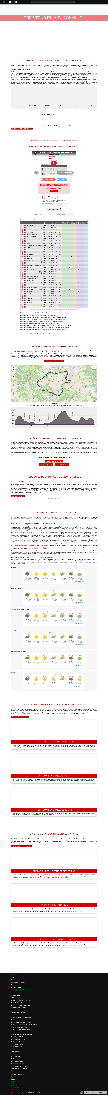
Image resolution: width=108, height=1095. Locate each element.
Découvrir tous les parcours (20, 716)
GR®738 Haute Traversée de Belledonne (21, 1034)
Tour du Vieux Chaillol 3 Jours (54, 810)
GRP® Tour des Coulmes (17, 1063)
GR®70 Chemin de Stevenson (18, 1012)
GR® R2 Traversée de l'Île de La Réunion (21, 1017)
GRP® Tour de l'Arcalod (17, 1046)
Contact (13, 1079)
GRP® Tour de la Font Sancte (18, 1058)
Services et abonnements (17, 1074)
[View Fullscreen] (13, 373)
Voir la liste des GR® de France (21, 846)
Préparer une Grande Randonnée (22, 128)
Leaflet (86, 401)
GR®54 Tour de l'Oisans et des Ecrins (20, 1005)
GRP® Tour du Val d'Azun (17, 1051)
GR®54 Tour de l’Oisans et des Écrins (54, 871)
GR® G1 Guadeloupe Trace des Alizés (21, 1022)
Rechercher (14, 980)
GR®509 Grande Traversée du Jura (20, 1032)
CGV (12, 1089)
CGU (12, 1091)
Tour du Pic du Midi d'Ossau (18, 1036)
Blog (12, 1076)
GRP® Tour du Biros (16, 1056)
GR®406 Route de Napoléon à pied (20, 1027)
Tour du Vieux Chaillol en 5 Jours (54, 742)
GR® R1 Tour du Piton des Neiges (19, 1015)
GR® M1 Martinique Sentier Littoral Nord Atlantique (24, 1024)
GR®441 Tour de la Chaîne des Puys (20, 1029)
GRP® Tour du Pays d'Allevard (19, 1066)
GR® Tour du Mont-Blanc (17, 993)
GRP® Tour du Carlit (16, 1049)
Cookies (13, 1083)
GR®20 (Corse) (15, 997)
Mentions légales (15, 1087)
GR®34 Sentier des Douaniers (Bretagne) (21, 1002)
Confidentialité (14, 1085)
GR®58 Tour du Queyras (54, 905)
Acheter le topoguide (18, 496)
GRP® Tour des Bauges (17, 1044)
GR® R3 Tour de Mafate (17, 1019)
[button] (54, 219)
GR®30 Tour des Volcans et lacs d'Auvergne (22, 1000)
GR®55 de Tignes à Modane (18, 1007)
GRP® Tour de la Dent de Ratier (19, 1068)
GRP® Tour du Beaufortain (18, 1039)
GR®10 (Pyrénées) (16, 995)
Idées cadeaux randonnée (17, 987)
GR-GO (13, 977)
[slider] (52, 203)
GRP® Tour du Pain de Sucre (18, 1041)
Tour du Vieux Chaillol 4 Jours (54, 776)
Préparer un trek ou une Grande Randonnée (22, 984)
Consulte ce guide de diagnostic (69, 140)
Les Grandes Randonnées (18, 982)
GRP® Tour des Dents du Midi (18, 1054)
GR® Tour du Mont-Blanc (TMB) (54, 939)
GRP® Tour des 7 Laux (17, 1061)
